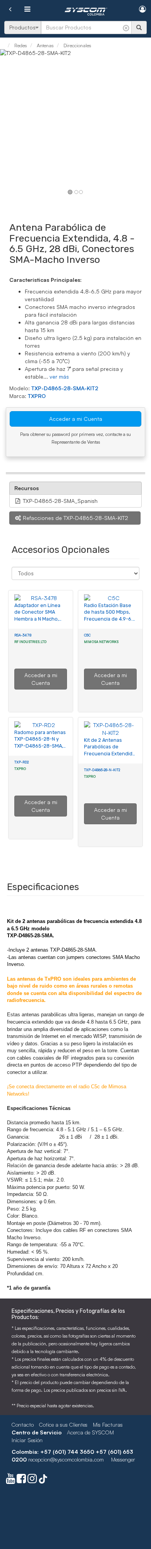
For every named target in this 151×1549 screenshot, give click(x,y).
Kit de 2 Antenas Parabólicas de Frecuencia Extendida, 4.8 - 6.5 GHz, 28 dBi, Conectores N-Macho (110, 753)
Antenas (44, 45)
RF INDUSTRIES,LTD (30, 642)
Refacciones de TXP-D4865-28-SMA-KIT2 (74, 518)
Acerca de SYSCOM (90, 1432)
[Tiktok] (43, 1480)
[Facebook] (21, 1480)
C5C (87, 635)
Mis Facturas (108, 1424)
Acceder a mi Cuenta (75, 418)
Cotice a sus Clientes (63, 1424)
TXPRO (37, 396)
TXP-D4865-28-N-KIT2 (102, 770)
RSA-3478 (22, 635)
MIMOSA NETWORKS (101, 642)
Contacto (23, 1424)
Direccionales (76, 45)
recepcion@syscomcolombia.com (66, 1459)
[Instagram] (32, 1480)
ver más (59, 376)
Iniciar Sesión (27, 1440)
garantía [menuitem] (40, 1288)
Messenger (123, 1459)
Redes (20, 45)
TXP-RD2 (21, 762)
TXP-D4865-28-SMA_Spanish (59, 500)
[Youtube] (10, 1480)
